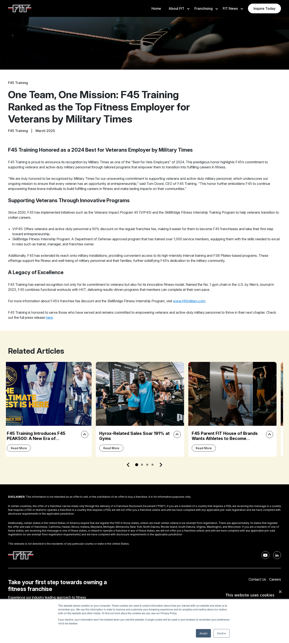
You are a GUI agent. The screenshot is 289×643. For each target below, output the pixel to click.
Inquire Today (264, 8)
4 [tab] (152, 465)
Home (156, 8)
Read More (23, 448)
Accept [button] (203, 633)
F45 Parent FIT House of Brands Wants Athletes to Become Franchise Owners (137, 438)
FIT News (230, 8)
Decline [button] (221, 633)
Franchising (203, 8)
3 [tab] (147, 465)
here (49, 317)
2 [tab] (142, 465)
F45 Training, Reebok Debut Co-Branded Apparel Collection (229, 436)
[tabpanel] (52, 409)
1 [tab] (137, 465)
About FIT (176, 8)
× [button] (280, 592)
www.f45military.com (189, 301)
